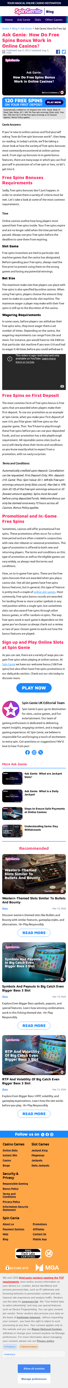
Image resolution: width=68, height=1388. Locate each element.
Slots (38, 19)
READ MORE (34, 932)
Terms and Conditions (9, 1195)
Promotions (40, 1224)
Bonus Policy (10, 1188)
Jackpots (37, 1160)
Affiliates (38, 1229)
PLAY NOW (34, 687)
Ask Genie (23, 19)
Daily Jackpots (40, 1165)
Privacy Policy (11, 1201)
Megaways (38, 1155)
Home (9, 19)
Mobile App (40, 1239)
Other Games (54, 19)
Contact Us (39, 1234)
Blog (14, 28)
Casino (7, 1160)
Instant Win (10, 1155)
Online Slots (10, 1150)
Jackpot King (40, 1150)
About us (8, 1224)
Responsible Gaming (15, 1183)
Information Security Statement (15, 1208)
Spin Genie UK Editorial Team (43, 703)
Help (5, 1234)
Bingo (6, 1165)
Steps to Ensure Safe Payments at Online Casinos (44, 810)
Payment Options (13, 1229)
